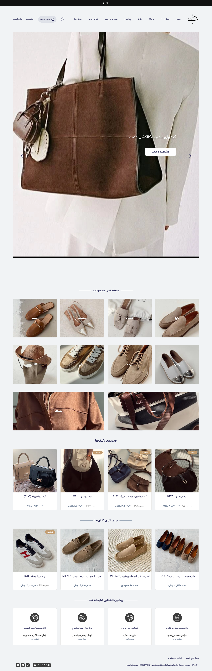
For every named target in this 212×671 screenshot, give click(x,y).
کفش (167, 19)
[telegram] (23, 665)
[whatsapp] (18, 665)
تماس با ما (93, 19)
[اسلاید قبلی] (23, 156)
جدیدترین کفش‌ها (106, 520)
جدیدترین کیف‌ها (106, 440)
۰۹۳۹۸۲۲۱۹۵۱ (43, 665)
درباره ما (78, 19)
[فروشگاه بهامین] (193, 19)
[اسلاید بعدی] (189, 156)
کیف (178, 19)
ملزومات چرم (111, 19)
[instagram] (28, 665)
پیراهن (127, 19)
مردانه (151, 19)
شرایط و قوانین (175, 658)
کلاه (140, 19)
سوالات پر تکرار (192, 658)
